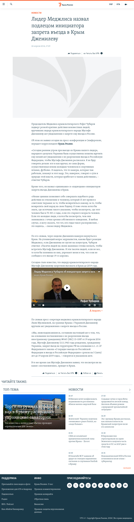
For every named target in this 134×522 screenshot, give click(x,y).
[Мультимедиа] (126, 4)
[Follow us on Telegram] (100, 485)
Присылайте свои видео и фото (16, 484)
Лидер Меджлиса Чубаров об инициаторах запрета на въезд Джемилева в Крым (78, 272)
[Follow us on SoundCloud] (106, 485)
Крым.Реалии (46, 275)
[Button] (74, 53)
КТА (118, 4)
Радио (4, 499)
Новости (36, 13)
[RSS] (112, 485)
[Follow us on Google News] (94, 485)
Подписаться (7, 494)
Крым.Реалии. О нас (43, 484)
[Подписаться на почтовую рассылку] (125, 485)
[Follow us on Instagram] (88, 485)
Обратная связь (41, 499)
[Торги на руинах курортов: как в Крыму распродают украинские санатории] (34, 411)
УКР (111, 4)
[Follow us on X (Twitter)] (75, 485)
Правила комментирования (47, 489)
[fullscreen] (100, 305)
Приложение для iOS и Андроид (17, 489)
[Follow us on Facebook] (69, 485)
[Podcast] (119, 485)
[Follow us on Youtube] (81, 485)
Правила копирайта (43, 494)
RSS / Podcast (8, 504)
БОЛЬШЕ (127, 468)
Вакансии (39, 504)
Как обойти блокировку (13, 509)
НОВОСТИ (76, 390)
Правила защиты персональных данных (49, 510)
